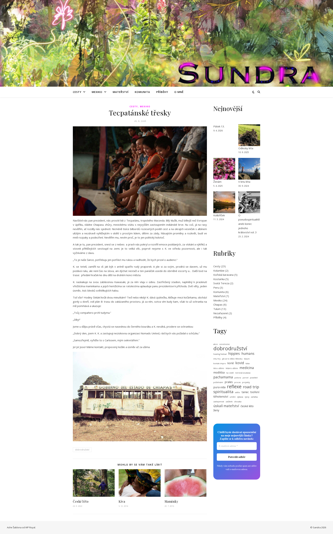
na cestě (230, 373)
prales (229, 382)
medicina (247, 368)
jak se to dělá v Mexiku (232, 359)
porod (245, 377)
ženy (216, 410)
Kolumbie (218, 270)
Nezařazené (220, 313)
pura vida (219, 387)
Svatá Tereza (221, 283)
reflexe (234, 386)
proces (237, 382)
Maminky (171, 501)
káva (248, 363)
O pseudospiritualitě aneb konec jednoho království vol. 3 (249, 224)
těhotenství (220, 396)
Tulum (217, 309)
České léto (80, 501)
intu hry (216, 359)
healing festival (220, 354)
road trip (251, 387)
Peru (216, 287)
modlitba (219, 372)
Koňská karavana (223, 274)
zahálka (254, 397)
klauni (247, 359)
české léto (247, 406)
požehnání (218, 382)
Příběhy (162, 92)
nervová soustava (242, 373)
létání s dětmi (232, 368)
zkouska (237, 401)
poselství (254, 377)
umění (233, 397)
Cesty (77, 92)
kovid (239, 363)
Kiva (122, 501)
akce (215, 344)
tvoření (254, 392)
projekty (246, 382)
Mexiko (97, 92)
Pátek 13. (219, 126)
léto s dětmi (218, 368)
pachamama (223, 377)
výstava (240, 397)
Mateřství (121, 92)
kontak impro (219, 363)
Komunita (142, 92)
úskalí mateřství (226, 406)
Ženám (217, 181)
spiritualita (223, 391)
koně (230, 363)
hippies (234, 353)
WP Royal (30, 527)
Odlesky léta (245, 148)
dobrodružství (82, 449)
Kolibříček (219, 215)
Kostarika (219, 279)
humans (247, 353)
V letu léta (244, 181)
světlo (237, 392)
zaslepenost (218, 401)
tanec (245, 392)
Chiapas (218, 304)
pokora (237, 377)
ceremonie (224, 344)
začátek (229, 401)
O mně (178, 92)
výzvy (247, 397)
